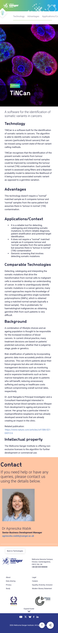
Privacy (8, 585)
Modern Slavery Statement (42, 589)
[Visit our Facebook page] (34, 617)
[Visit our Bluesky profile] (30, 617)
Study (8, 589)
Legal (34, 577)
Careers (35, 581)
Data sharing (10, 581)
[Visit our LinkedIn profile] (37, 617)
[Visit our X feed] (25, 617)
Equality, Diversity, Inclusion (42, 585)
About (8, 577)
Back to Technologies (15, 551)
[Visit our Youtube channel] (21, 617)
